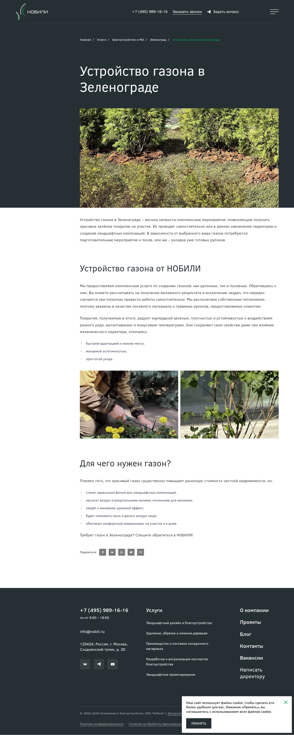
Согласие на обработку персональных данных (161, 724)
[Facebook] (102, 552)
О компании (254, 610)
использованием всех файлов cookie (241, 711)
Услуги (101, 40)
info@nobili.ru (92, 631)
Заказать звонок (187, 11)
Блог (245, 634)
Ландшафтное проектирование (170, 674)
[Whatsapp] (121, 552)
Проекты (250, 622)
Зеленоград (158, 40)
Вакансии (251, 657)
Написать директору (252, 673)
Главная (85, 40)
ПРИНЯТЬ (198, 723)
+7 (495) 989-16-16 (149, 11)
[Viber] (140, 552)
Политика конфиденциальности (102, 724)
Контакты (251, 645)
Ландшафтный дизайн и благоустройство (179, 623)
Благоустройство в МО (128, 40)
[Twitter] (131, 552)
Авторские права (180, 713)
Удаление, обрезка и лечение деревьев (176, 633)
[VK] (112, 552)
